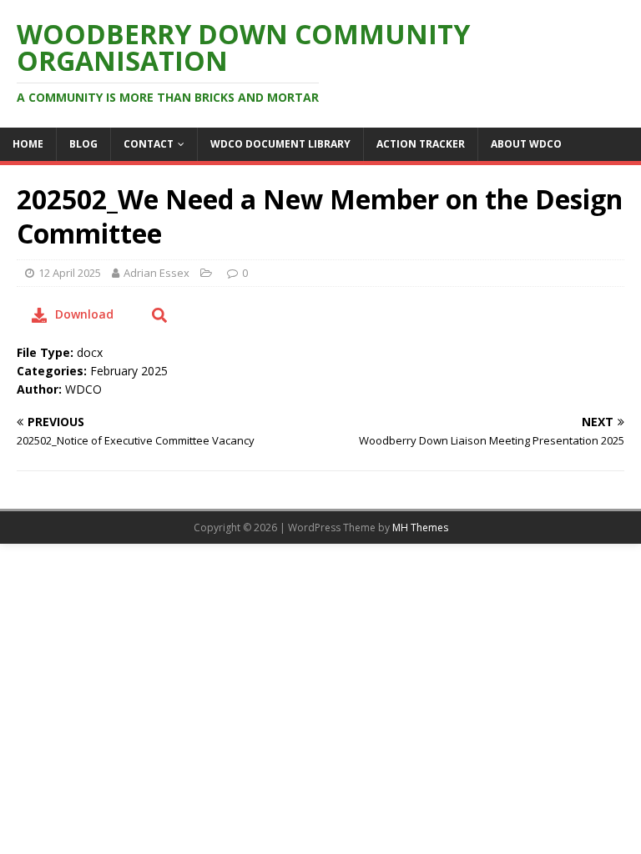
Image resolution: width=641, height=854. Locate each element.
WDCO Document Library (280, 144)
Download (84, 314)
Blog (83, 144)
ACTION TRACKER (420, 144)
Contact (149, 144)
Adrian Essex (156, 272)
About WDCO (526, 144)
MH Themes (420, 527)
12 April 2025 (69, 272)
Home (28, 144)
